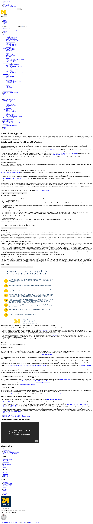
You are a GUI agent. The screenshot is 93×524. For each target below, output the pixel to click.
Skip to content (6, 1)
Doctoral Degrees (10, 104)
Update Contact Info (7, 484)
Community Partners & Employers (10, 30)
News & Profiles (6, 63)
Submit (18, 9)
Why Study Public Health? (11, 37)
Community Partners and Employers (11, 452)
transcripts (14, 380)
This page (54, 335)
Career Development (7, 472)
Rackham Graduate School (65, 379)
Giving (4, 32)
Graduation (5, 475)
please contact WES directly (59, 154)
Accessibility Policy (7, 5)
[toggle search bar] (5, 15)
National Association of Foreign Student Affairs (13, 414)
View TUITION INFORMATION (46, 354)
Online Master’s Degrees (11, 105)
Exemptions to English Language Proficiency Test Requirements (13, 193)
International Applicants (11, 115)
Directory (5, 487)
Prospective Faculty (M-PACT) (10, 453)
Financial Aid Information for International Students (14, 415)
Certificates (8, 108)
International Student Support (53, 399)
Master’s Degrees (9, 103)
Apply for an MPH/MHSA (12, 111)
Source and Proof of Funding (6, 347)
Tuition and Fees (9, 43)
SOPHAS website (78, 151)
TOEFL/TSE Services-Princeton (43, 190)
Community (5, 74)
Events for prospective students (12, 40)
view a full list (10, 393)
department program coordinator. (43, 382)
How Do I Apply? (7, 460)
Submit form (19, 26)
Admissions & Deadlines (11, 39)
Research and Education (8, 48)
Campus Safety (31, 522)
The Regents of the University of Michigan (11, 522)
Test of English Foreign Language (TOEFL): (10, 172)
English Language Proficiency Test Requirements (10, 159)
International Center (59, 393)
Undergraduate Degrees (11, 101)
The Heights (8, 79)
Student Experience (10, 76)
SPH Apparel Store (10, 82)
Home (4, 34)
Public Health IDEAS (10, 55)
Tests (47, 380)
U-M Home (37, 522)
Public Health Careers (10, 42)
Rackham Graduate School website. (27, 384)
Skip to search (6, 2)
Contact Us (8, 47)
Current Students (6, 450)
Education (8, 51)
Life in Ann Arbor (13, 405)
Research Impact (9, 50)
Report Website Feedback (8, 485)
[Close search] (21, 9)
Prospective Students (7, 28)
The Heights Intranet (7, 483)
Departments (8, 53)
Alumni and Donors (7, 451)
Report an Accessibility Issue (9, 6)
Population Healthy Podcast (12, 69)
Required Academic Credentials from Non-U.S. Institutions (31, 380)
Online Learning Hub (10, 61)
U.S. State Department (8, 412)
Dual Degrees (9, 106)
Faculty (7, 58)
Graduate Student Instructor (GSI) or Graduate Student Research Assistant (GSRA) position (26, 365)
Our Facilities (9, 87)
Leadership (8, 86)
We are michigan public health (12, 64)
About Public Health (7, 459)
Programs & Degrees (10, 38)
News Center (9, 65)
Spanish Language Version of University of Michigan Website (16, 416)
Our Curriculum (9, 54)
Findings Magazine (10, 71)
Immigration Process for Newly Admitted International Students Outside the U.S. (17, 266)
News (4, 463)
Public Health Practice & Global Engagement (15, 59)
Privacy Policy (24, 522)
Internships (5, 476)
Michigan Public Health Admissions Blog (15, 45)
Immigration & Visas (70, 404)
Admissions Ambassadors (11, 125)
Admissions (5, 36)
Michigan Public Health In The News (14, 66)
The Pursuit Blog (9, 70)
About (4, 83)
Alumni (5, 31)
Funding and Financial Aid (11, 44)
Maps (4, 467)
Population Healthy (10, 67)
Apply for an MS (9, 112)
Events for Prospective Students (10, 117)
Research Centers (9, 56)
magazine (7, 464)
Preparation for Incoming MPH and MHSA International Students (13, 227)
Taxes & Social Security (80, 404)
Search (2, 9)
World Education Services (55, 149)
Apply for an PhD (10, 114)
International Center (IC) (39, 401)
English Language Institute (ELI (10, 406)
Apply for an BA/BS (10, 110)
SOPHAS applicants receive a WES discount (68, 153)
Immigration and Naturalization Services (12, 411)
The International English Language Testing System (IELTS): (14, 178)
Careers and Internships (11, 60)
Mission (7, 85)
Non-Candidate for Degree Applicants (14, 116)
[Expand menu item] (9, 36)
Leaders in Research (10, 49)
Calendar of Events (10, 80)
